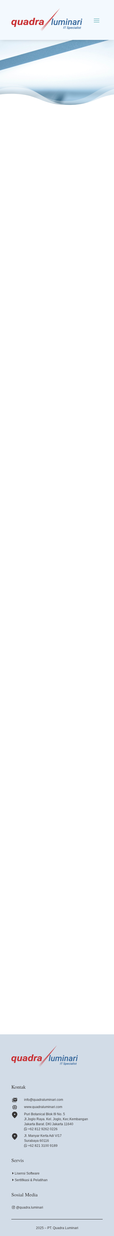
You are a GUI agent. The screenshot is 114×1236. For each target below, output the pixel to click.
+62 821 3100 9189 (42, 1146)
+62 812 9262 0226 (42, 1129)
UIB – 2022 (27, 299)
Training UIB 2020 (33, 690)
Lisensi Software (27, 1173)
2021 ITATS (28, 495)
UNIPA (23, 787)
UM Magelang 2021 (35, 397)
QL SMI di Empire (33, 982)
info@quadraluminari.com (43, 1100)
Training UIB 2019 (33, 885)
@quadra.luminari (29, 1207)
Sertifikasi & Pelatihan (31, 1180)
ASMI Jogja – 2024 (34, 202)
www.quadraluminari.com (43, 1107)
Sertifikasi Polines (32, 592)
